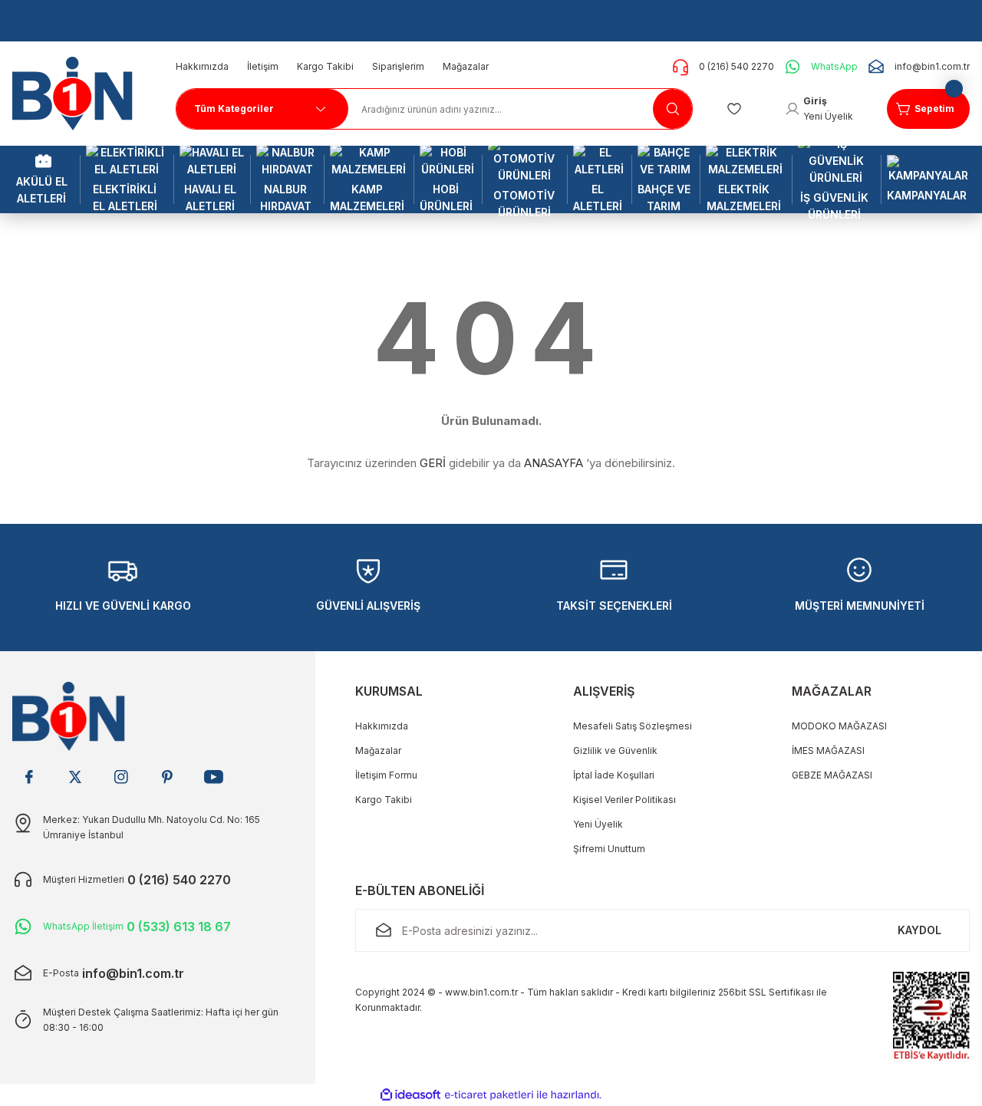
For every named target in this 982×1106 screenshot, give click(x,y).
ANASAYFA (553, 463)
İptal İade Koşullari (613, 775)
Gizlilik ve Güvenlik (615, 750)
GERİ (433, 463)
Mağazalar (378, 750)
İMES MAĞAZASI (828, 750)
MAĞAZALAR (832, 691)
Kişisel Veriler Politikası (624, 799)
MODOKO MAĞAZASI (839, 726)
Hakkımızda (381, 726)
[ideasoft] (410, 1095)
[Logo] (78, 92)
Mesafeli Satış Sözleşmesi (632, 726)
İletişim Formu (386, 775)
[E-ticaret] (489, 1095)
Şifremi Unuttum (609, 848)
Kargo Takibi (383, 799)
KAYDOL (919, 929)
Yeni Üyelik (598, 824)
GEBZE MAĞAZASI (832, 775)
